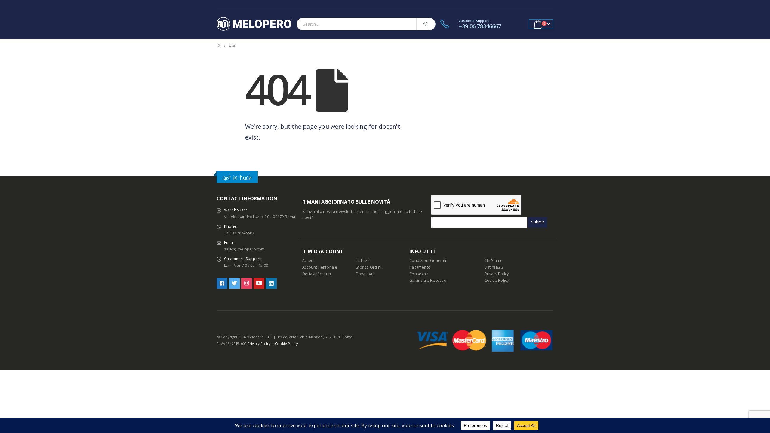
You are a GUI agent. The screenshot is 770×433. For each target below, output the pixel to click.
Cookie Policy (497, 280)
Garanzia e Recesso (427, 280)
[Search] (426, 24)
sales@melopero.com (244, 249)
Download (365, 273)
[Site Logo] (254, 24)
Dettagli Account (317, 273)
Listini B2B (494, 267)
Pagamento (419, 267)
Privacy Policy (497, 273)
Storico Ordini (368, 267)
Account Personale (319, 267)
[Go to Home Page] (218, 46)
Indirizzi (363, 260)
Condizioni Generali (427, 260)
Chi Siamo (494, 260)
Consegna (418, 273)
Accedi (308, 260)
